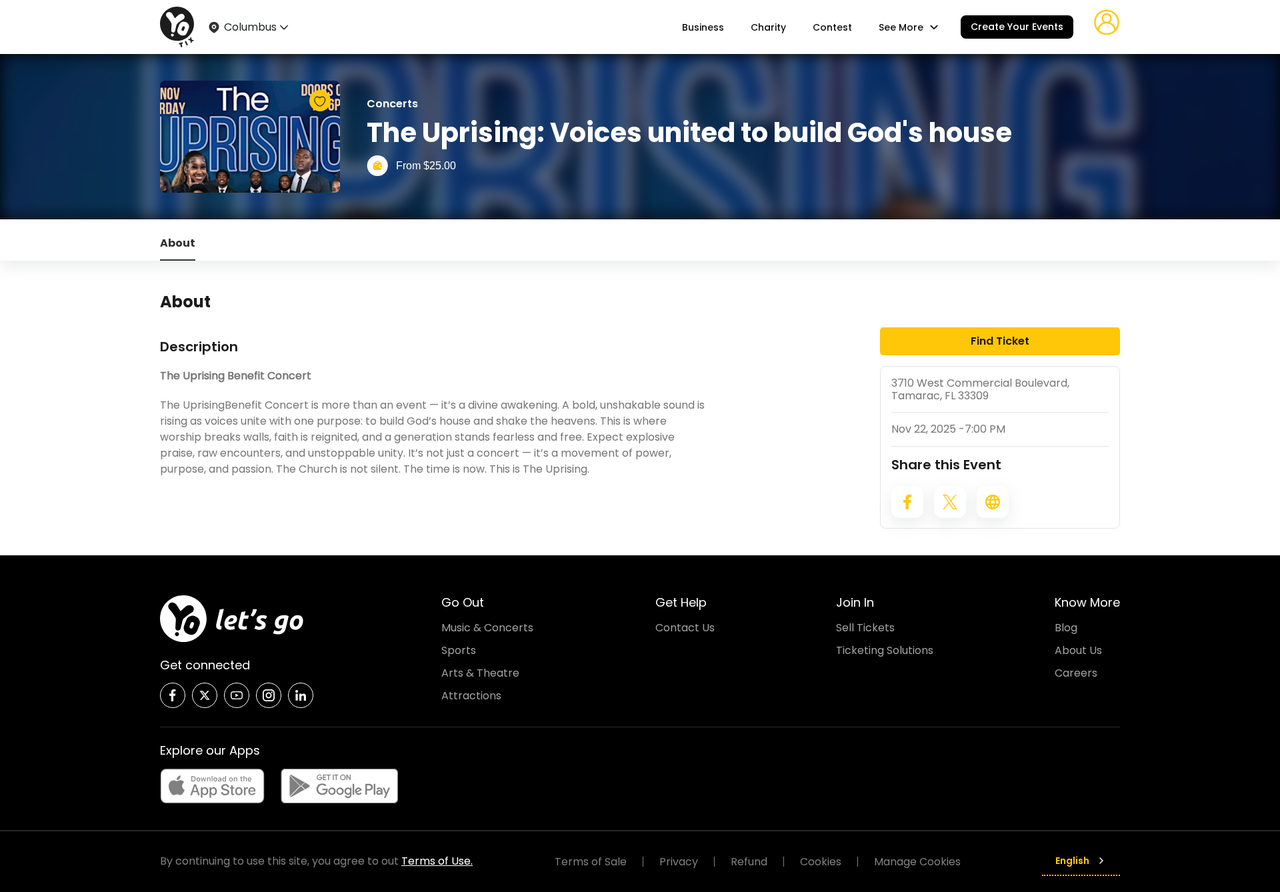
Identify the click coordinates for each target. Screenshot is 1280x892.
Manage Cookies (917, 861)
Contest (832, 27)
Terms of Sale (591, 861)
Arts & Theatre (480, 673)
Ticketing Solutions (884, 650)
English (1072, 860)
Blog (1066, 627)
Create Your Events (1017, 26)
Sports (458, 650)
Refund (749, 861)
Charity (768, 27)
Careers (1076, 673)
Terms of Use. (437, 861)
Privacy (678, 861)
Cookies (820, 861)
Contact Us (685, 627)
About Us (1078, 650)
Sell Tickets (865, 627)
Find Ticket (1000, 341)
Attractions (471, 695)
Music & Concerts (487, 627)
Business (703, 27)
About (177, 243)
